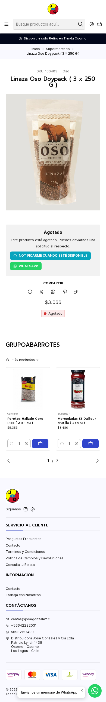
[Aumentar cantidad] (26, 443)
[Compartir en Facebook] (30, 292)
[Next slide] (96, 460)
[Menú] (6, 24)
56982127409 (22, 632)
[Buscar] (80, 24)
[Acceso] (91, 24)
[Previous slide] (10, 460)
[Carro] (99, 24)
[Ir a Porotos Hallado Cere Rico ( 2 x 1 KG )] (27, 389)
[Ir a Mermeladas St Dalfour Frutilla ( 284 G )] (78, 389)
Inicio (36, 49)
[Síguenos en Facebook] (32, 509)
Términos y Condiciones (25, 552)
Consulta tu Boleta (20, 565)
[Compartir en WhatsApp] (53, 292)
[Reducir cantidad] (12, 443)
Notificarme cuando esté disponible (53, 255)
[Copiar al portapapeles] (76, 292)
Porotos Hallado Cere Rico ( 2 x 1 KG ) (25, 420)
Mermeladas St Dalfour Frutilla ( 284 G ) (77, 420)
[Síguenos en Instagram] (25, 509)
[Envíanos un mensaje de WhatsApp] (95, 691)
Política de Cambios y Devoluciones (35, 558)
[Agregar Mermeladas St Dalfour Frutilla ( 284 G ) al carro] (90, 443)
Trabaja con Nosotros (23, 595)
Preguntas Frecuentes (24, 539)
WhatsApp (28, 266)
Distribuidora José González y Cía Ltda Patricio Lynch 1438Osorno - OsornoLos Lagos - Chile (42, 644)
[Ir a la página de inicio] (53, 9)
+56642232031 (23, 625)
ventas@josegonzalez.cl (31, 619)
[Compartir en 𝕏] (42, 292)
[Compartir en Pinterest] (65, 292)
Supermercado (58, 49)
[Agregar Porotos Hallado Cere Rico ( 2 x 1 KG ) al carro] (40, 443)
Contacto (13, 545)
